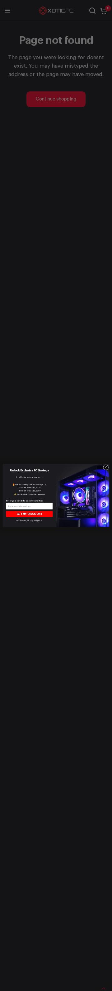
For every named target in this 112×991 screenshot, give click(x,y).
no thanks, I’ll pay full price (29, 520)
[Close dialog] (105, 467)
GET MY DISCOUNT (29, 513)
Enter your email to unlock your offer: (24, 501)
